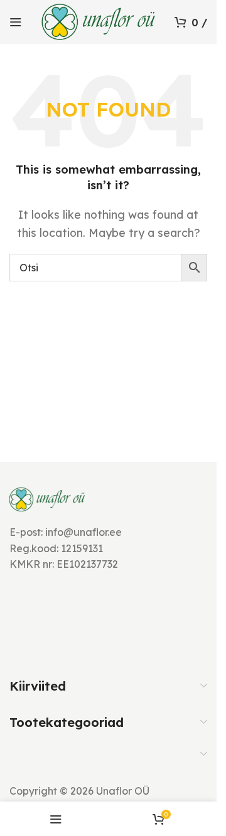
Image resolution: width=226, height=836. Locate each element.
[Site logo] (98, 20)
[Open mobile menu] (15, 21)
